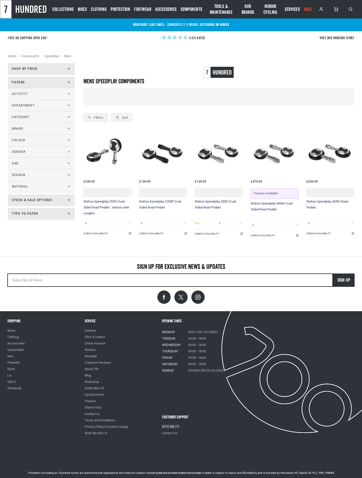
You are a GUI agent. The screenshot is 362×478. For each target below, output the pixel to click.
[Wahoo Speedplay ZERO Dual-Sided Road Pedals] (219, 153)
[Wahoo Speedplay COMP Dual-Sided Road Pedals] (163, 153)
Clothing (99, 9)
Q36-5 (11, 382)
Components (191, 9)
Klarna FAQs (93, 407)
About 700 (92, 369)
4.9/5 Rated (196, 38)
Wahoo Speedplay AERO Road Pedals (327, 204)
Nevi (10, 356)
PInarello (13, 362)
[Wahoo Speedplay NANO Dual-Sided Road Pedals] (274, 153)
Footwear (142, 9)
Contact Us (169, 433)
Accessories (166, 9)
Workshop (92, 382)
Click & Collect (95, 337)
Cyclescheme (94, 394)
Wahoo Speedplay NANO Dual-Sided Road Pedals (272, 206)
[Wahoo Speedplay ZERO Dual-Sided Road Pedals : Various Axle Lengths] (107, 153)
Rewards (91, 356)
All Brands (14, 388)
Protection (120, 9)
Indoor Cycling (270, 9)
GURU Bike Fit (94, 388)
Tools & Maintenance (221, 9)
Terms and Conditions (100, 420)
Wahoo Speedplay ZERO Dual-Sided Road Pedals (216, 204)
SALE (308, 9)
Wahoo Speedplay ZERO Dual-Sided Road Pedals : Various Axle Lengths (106, 207)
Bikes (82, 9)
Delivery (90, 330)
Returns (90, 350)
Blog (88, 375)
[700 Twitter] (181, 297)
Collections (63, 9)
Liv (9, 375)
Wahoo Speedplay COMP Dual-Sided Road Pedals (160, 204)
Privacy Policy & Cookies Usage (106, 426)
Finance (90, 401)
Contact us (92, 414)
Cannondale (15, 350)
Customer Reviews (98, 362)
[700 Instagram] (198, 297)
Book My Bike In (96, 433)
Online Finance (95, 343)
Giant (11, 369)
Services (292, 9)
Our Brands (248, 9)
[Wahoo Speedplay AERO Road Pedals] (330, 153)
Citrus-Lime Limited (197, 473)
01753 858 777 (171, 426)
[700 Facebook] (164, 297)
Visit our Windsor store (337, 38)
